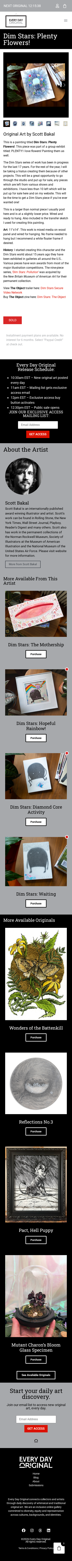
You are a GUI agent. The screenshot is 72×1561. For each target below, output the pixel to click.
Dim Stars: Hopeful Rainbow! (36, 725)
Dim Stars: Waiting (36, 894)
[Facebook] (23, 1530)
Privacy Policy (47, 1548)
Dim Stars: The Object (51, 297)
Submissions (36, 1485)
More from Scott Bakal (23, 564)
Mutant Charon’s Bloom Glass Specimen (36, 1347)
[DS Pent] (36, 85)
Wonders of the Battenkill (36, 1028)
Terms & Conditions (28, 1548)
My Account (57, 6)
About (36, 1481)
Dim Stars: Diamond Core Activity (36, 809)
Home (36, 1473)
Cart (64, 6)
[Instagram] (32, 1530)
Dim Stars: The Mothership (36, 645)
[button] (65, 20)
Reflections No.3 (36, 1122)
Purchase (36, 654)
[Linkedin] (48, 1530)
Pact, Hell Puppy (36, 1230)
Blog (36, 1477)
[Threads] (40, 1530)
